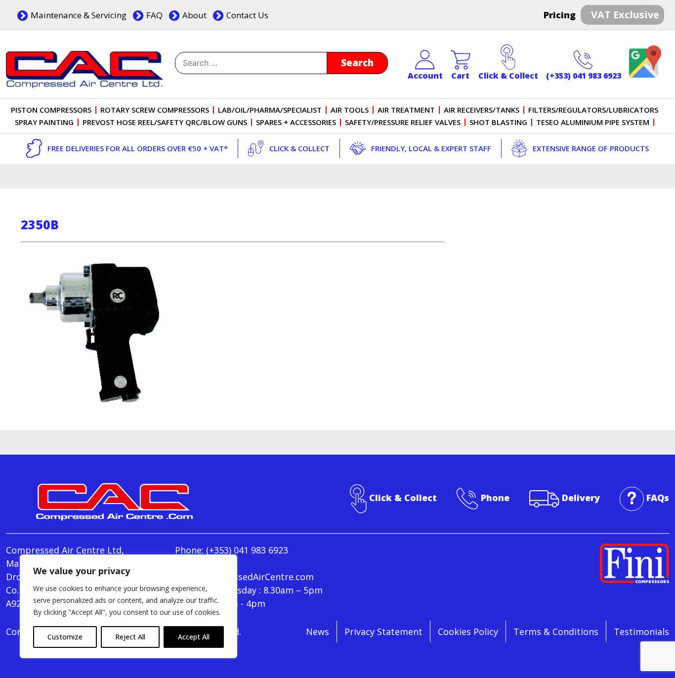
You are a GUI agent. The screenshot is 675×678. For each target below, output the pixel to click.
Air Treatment (406, 110)
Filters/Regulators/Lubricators (593, 110)
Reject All (130, 636)
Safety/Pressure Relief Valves (403, 122)
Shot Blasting (498, 122)
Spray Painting (44, 122)
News (317, 631)
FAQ (154, 15)
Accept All (194, 636)
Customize (65, 636)
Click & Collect (508, 75)
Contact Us (247, 15)
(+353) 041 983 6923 (583, 75)
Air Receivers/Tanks (481, 110)
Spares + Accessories (296, 122)
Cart (460, 75)
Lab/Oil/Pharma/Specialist (270, 110)
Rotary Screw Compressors (154, 110)
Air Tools (350, 110)
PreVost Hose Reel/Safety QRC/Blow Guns (165, 122)
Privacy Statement (383, 631)
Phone (495, 498)
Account (425, 75)
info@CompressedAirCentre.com (244, 577)
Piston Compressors (51, 110)
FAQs (657, 498)
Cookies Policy (468, 631)
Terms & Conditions (555, 631)
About (194, 15)
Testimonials (641, 631)
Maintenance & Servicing (79, 15)
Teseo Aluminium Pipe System (592, 122)
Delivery (581, 498)
